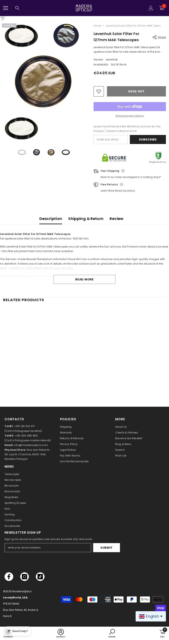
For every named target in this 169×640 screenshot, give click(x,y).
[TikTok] (40, 576)
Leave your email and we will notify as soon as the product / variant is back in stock (127, 129)
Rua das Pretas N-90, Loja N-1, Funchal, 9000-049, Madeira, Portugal (27, 454)
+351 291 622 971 (24, 426)
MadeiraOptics (22, 591)
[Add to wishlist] (99, 91)
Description (50, 218)
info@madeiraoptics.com (31, 445)
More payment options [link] (130, 115)
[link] (29, 384)
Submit (106, 548)
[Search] (17, 8)
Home (97, 25)
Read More (84, 279)
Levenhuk (112, 59)
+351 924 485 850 (26, 435)
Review (116, 218)
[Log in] (151, 8)
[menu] (5, 8)
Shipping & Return (85, 218)
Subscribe (148, 139)
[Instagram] (24, 576)
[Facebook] (9, 576)
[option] (21, 152)
